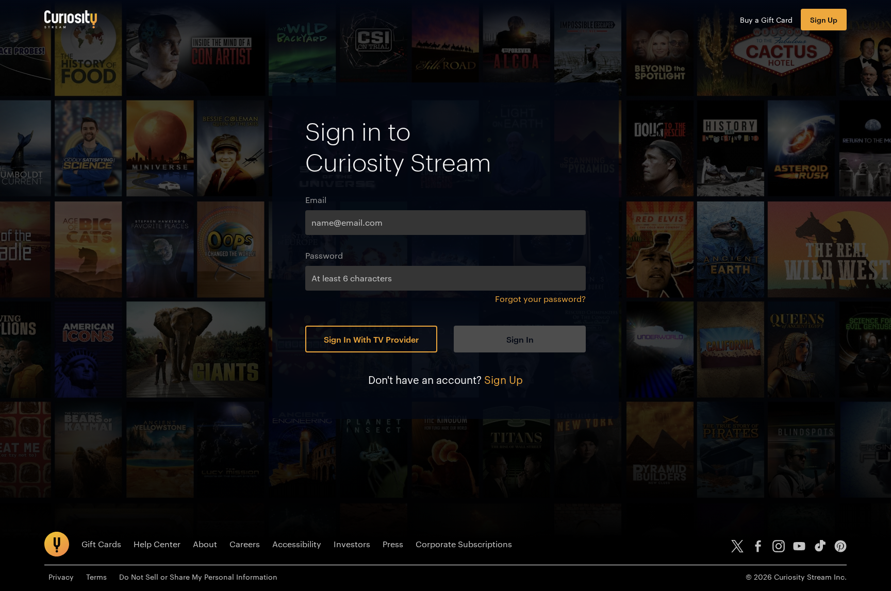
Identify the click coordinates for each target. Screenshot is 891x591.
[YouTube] (799, 546)
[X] (737, 546)
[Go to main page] (70, 19)
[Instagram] (778, 546)
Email (315, 199)
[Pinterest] (840, 546)
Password (324, 255)
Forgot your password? (540, 298)
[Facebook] (758, 546)
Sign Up (823, 19)
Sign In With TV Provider (371, 339)
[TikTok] (820, 546)
